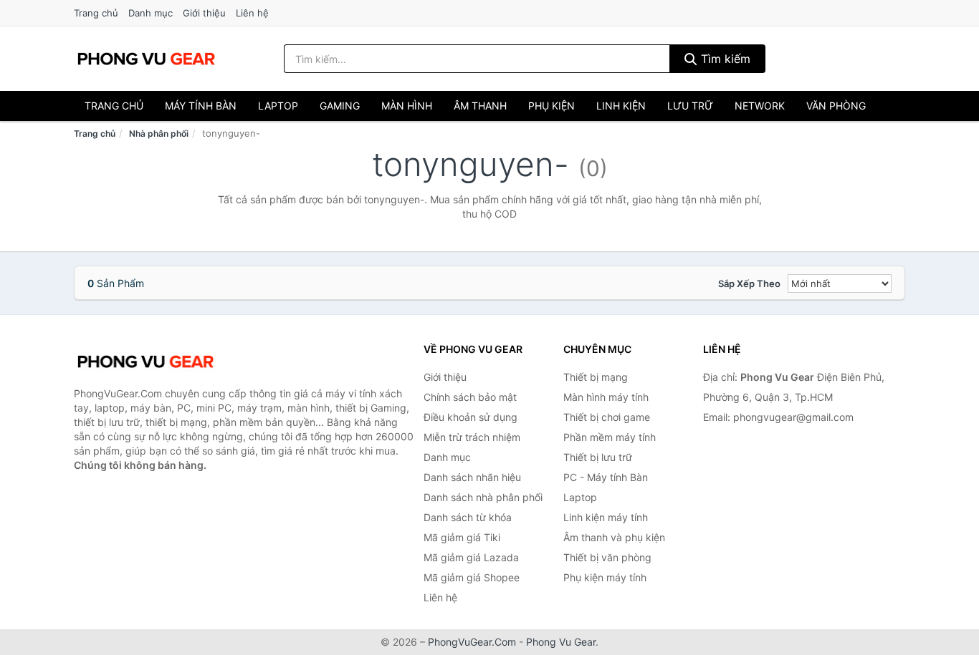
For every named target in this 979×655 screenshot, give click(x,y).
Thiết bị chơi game (606, 417)
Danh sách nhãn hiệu (472, 477)
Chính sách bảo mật (470, 397)
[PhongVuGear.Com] (146, 59)
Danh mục (150, 13)
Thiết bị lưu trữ (597, 457)
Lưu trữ (690, 106)
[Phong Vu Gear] (145, 361)
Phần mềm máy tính (609, 437)
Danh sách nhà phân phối (483, 497)
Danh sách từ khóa (468, 517)
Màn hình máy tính (606, 397)
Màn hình (406, 106)
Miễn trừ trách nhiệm (472, 437)
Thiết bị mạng (595, 377)
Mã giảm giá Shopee (472, 577)
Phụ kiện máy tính (604, 577)
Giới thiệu (204, 13)
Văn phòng (836, 106)
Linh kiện (621, 106)
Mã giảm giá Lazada (471, 557)
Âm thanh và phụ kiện (614, 537)
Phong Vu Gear (561, 642)
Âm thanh (480, 106)
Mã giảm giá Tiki (462, 537)
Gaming (340, 106)
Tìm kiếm (723, 59)
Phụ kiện (551, 106)
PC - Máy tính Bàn (605, 477)
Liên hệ (252, 13)
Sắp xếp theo (749, 283)
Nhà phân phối (158, 133)
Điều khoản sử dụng (470, 417)
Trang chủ (96, 13)
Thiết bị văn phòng (607, 557)
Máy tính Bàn (201, 106)
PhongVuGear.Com (472, 642)
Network (760, 106)
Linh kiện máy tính (605, 517)
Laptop (278, 106)
